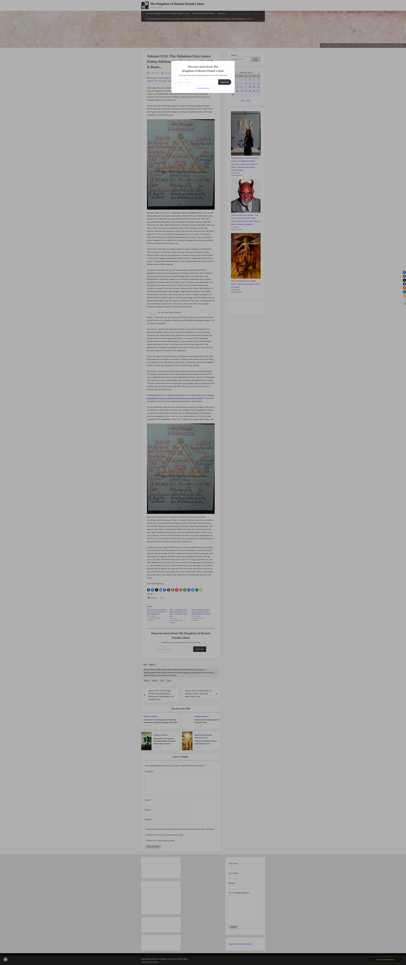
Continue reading (203, 88)
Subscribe (225, 82)
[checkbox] (5, 959)
